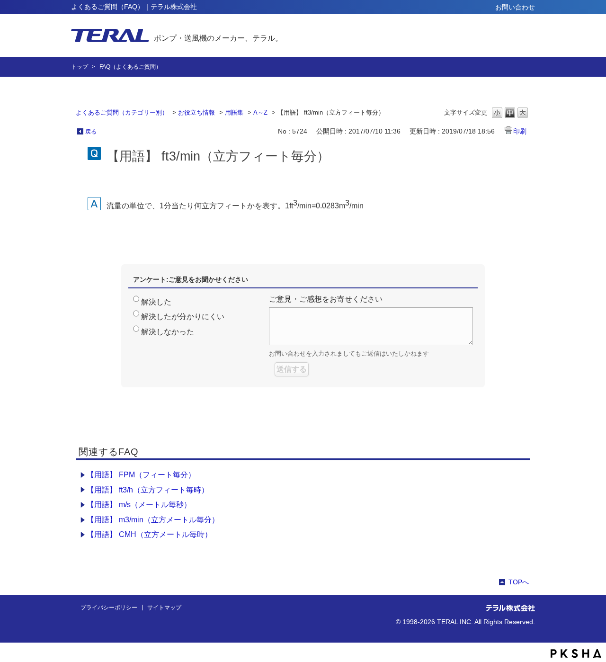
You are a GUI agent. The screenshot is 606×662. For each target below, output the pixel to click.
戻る (91, 131)
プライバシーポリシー (108, 607)
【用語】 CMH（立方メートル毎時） (149, 534)
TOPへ (518, 582)
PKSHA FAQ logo (576, 653)
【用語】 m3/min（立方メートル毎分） (153, 520)
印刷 (519, 131)
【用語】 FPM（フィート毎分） (141, 475)
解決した (156, 302)
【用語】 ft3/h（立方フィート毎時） (148, 490)
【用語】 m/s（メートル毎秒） (139, 505)
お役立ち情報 (196, 112)
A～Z (260, 112)
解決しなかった (167, 332)
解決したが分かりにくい (182, 317)
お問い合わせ (515, 7)
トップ (79, 66)
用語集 (234, 112)
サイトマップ (164, 607)
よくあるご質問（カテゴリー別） (122, 112)
